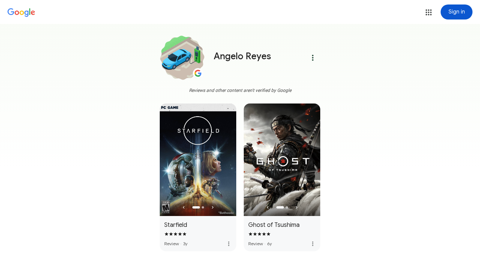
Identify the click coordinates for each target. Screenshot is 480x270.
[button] (428, 12)
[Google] (21, 12)
